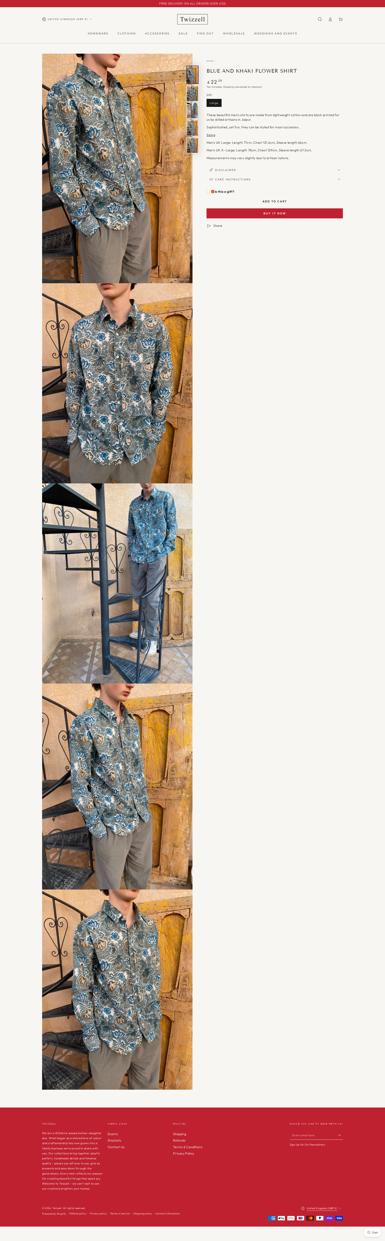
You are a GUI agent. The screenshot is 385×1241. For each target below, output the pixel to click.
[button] (320, 19)
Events (113, 1134)
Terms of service (120, 1213)
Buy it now (274, 213)
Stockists (114, 1140)
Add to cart (274, 201)
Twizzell (57, 1208)
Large (214, 103)
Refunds (179, 1140)
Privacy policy (98, 1213)
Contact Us (116, 1147)
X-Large (233, 103)
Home (210, 61)
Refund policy (78, 1213)
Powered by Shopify (54, 1213)
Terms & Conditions (187, 1147)
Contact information (168, 1213)
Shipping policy (142, 1213)
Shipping (228, 86)
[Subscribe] (340, 1135)
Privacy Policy (183, 1153)
